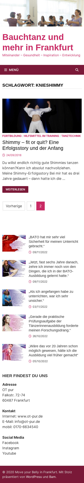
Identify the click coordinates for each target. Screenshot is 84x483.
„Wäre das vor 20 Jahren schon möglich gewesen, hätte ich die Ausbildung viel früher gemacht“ (53, 350)
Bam (52, 477)
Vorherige (14, 206)
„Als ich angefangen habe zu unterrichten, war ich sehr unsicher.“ (51, 296)
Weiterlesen (16, 189)
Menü (14, 70)
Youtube (9, 453)
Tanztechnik (71, 135)
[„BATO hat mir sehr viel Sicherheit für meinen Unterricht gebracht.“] (14, 238)
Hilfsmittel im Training (41, 135)
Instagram (10, 448)
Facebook (10, 443)
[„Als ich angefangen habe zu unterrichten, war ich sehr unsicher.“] (14, 292)
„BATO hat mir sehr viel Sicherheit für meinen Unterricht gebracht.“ (53, 241)
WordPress (34, 477)
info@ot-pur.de (27, 421)
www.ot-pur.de (30, 416)
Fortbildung (12, 135)
